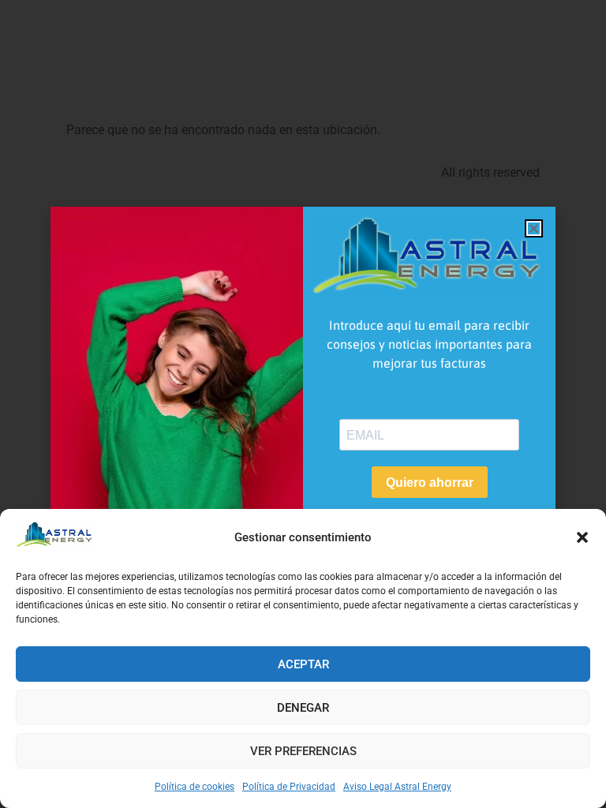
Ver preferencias (303, 751)
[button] (582, 537)
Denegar (303, 708)
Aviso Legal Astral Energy (397, 786)
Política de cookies (194, 786)
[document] (303, 404)
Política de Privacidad (288, 786)
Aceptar (303, 664)
